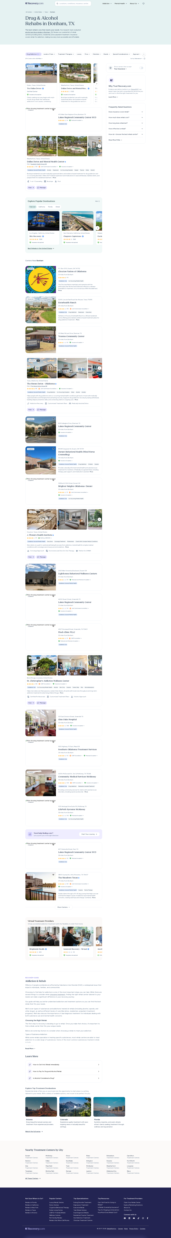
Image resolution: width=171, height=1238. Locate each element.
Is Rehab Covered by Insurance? (108, 1207)
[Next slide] (97, 84)
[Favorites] (143, 4)
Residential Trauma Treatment (84, 1215)
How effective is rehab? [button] (117, 129)
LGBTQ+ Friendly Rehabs (57, 1213)
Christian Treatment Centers (83, 1220)
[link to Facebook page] (147, 1218)
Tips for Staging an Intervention (108, 1210)
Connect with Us (130, 1215)
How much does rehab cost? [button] (119, 117)
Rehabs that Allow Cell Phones (59, 1220)
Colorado (64, 1119)
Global (58, 207)
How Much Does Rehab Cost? (108, 1212)
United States (38, 12)
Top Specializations (81, 1198)
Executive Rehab (79, 1207)
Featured (32, 207)
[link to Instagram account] (143, 1218)
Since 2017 (135, 89)
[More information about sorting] (144, 58)
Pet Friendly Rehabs (55, 1218)
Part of (37, 164)
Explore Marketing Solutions (133, 1205)
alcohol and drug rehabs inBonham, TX (39, 32)
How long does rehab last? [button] (118, 123)
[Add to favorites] (53, 110)
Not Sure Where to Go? (34, 1198)
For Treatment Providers (133, 1198)
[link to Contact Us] (125, 1218)
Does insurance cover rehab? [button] (119, 112)
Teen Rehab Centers (80, 1210)
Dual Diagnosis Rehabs (81, 1213)
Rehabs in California (31, 1205)
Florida (50, 207)
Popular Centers (55, 1198)
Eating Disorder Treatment (82, 1202)
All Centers (29, 12)
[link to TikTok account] (138, 1218)
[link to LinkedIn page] (129, 1218)
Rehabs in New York (31, 1207)
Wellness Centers (55, 1215)
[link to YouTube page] (134, 1218)
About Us (127, 1207)
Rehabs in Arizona (31, 1213)
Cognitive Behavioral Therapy (59, 1207)
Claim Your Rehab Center (132, 1202)
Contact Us (128, 1210)
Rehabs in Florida (31, 1202)
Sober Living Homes (56, 1210)
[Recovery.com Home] (34, 3)
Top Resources (103, 1198)
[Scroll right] (144, 54)
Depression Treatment (81, 1205)
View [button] (30, 187)
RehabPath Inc (111, 1229)
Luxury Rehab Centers (56, 1202)
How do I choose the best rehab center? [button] (123, 134)
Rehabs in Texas (30, 1210)
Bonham (40, 261)
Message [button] (43, 187)
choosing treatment (57, 994)
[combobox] (73, 3)
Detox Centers (54, 1205)
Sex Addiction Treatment (82, 1218)
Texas (46, 12)
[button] (39, 58)
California (42, 207)
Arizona (29, 1119)
